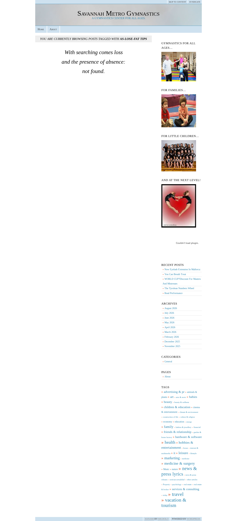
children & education (177, 407)
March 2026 (170, 332)
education (179, 421)
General (168, 361)
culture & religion (187, 417)
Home (41, 29)
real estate (188, 484)
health (170, 442)
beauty (168, 402)
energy (189, 422)
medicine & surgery (179, 463)
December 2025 (172, 341)
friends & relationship (177, 432)
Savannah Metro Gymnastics (118, 13)
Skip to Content (177, 2)
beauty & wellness (181, 402)
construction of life (170, 417)
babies (193, 397)
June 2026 (169, 318)
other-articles (192, 480)
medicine (185, 459)
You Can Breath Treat (175, 274)
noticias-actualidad (177, 480)
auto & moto (181, 397)
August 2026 (170, 308)
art (171, 397)
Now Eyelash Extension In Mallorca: (182, 269)
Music (166, 469)
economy (167, 421)
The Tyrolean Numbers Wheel (179, 288)
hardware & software (188, 437)
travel (178, 494)
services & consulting (185, 489)
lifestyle (193, 453)
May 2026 (169, 322)
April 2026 (169, 327)
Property (166, 484)
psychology (176, 484)
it (174, 453)
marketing (172, 458)
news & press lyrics (179, 471)
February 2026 (171, 337)
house (185, 448)
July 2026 (169, 313)
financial (197, 427)
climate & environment (189, 412)
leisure (183, 453)
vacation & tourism (173, 502)
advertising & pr (174, 392)
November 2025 (172, 346)
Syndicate (194, 2)
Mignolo (163, 519)
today (165, 495)
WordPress (193, 519)
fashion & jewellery (183, 427)
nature (175, 469)
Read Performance (173, 293)
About (53, 29)
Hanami (149, 519)
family (168, 427)
